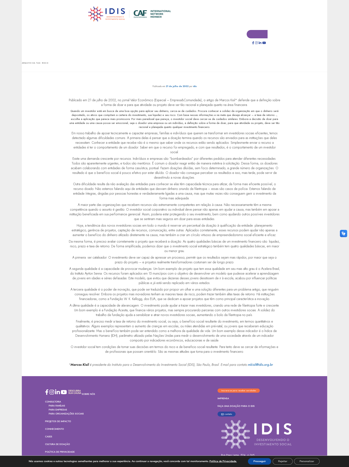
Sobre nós (88, 394)
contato (228, 414)
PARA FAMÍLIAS (57, 406)
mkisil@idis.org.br (260, 365)
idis (195, 86)
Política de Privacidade (60, 452)
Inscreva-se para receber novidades (238, 390)
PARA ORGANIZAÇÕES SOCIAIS (66, 414)
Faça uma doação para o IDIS (236, 406)
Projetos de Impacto (58, 421)
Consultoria (53, 402)
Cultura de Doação (57, 444)
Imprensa (223, 398)
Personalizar (307, 461)
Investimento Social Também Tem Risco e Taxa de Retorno (174, 79)
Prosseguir (259, 461)
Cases (48, 436)
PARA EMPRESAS (58, 410)
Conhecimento (54, 429)
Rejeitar (282, 461)
